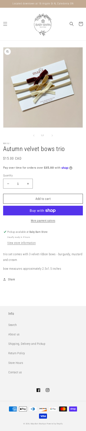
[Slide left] (33, 135)
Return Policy (16, 353)
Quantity (8, 175)
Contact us (15, 372)
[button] (5, 24)
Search (12, 325)
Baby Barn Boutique (38, 424)
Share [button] (11, 279)
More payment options (43, 220)
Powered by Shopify (55, 424)
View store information (21, 243)
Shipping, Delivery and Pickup (26, 343)
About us (14, 334)
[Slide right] (52, 135)
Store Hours (15, 363)
